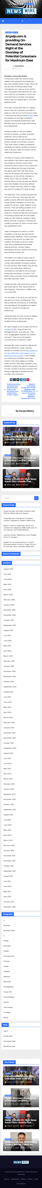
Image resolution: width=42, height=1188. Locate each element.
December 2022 (10, 794)
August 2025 (8, 630)
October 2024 (9, 682)
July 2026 (7, 574)
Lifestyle (7, 971)
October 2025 (9, 620)
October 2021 (9, 866)
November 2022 (10, 799)
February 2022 (9, 845)
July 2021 (7, 881)
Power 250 (8, 992)
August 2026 (8, 569)
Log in (6, 1031)
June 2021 (7, 886)
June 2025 (8, 641)
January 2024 (9, 728)
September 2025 (10, 625)
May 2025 (7, 646)
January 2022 (9, 850)
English (15, 32)
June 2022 (8, 825)
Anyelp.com (8, 329)
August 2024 (8, 692)
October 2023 (9, 743)
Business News (9, 930)
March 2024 (8, 717)
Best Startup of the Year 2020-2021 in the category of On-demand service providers (20, 353)
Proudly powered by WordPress (14, 1172)
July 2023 (7, 758)
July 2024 (7, 697)
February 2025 (9, 661)
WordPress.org (9, 1046)
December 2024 (10, 671)
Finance (6, 961)
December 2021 (9, 856)
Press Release (9, 997)
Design (6, 941)
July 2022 (7, 820)
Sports (6, 1002)
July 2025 (7, 635)
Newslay (32, 1172)
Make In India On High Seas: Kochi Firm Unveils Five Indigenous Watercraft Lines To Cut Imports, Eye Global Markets (20, 528)
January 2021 (9, 902)
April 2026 (7, 589)
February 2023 (9, 784)
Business (8, 32)
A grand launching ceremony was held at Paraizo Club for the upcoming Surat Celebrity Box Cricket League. (13, 389)
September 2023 (10, 748)
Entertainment (9, 956)
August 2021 (8, 876)
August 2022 (8, 815)
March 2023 (8, 779)
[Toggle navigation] (22, 20)
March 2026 (8, 595)
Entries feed (8, 1036)
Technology (8, 1007)
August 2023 (8, 753)
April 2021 (7, 897)
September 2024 (10, 687)
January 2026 (9, 605)
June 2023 (8, 763)
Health (6, 966)
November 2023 (10, 738)
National (7, 977)
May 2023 (7, 769)
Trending (7, 1012)
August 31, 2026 (13, 1082)
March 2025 (8, 656)
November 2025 (10, 615)
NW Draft (7, 982)
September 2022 (10, 810)
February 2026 (9, 600)
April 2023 (7, 774)
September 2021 (10, 871)
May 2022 (7, 830)
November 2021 (10, 861)
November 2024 (10, 676)
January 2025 (9, 666)
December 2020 (10, 907)
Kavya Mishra (19, 66)
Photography (8, 987)
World (6, 1017)
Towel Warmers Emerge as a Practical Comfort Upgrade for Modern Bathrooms (21, 460)
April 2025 (7, 651)
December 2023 (10, 733)
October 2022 (9, 804)
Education (7, 946)
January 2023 (9, 789)
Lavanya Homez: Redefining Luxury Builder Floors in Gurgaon (21, 1144)
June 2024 (8, 702)
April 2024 (8, 712)
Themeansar (21, 1174)
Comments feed (9, 1041)
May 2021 (7, 891)
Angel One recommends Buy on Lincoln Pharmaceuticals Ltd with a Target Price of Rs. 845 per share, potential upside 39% (20, 544)
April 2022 (7, 835)
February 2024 (9, 723)
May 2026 (7, 584)
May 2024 (7, 707)
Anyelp (30, 115)
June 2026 (8, 579)
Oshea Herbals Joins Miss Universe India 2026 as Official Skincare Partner (19, 439)
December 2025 (10, 610)
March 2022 (8, 840)
